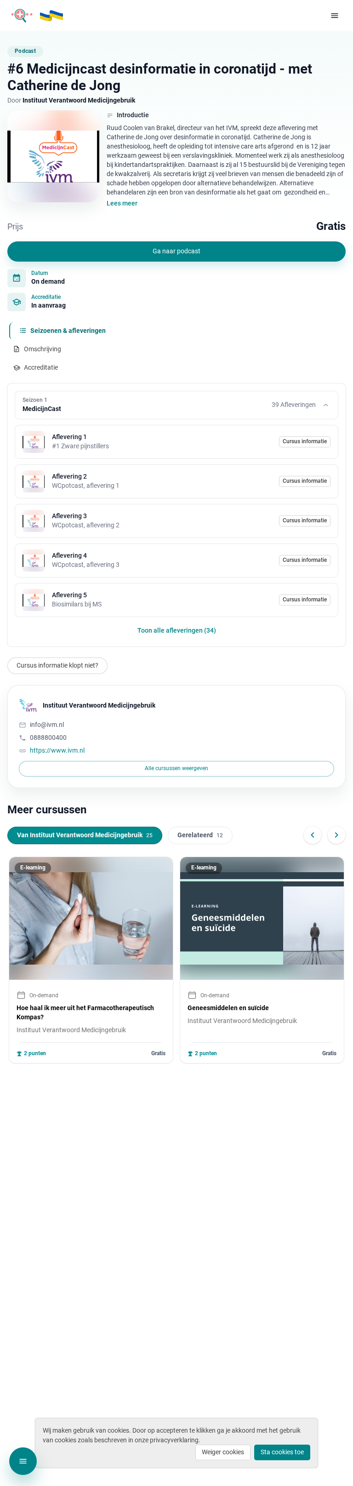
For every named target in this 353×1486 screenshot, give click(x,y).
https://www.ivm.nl (57, 750)
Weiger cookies (223, 1452)
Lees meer (122, 203)
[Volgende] (336, 835)
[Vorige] (312, 835)
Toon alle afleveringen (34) (176, 630)
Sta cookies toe (282, 1452)
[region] (176, 960)
